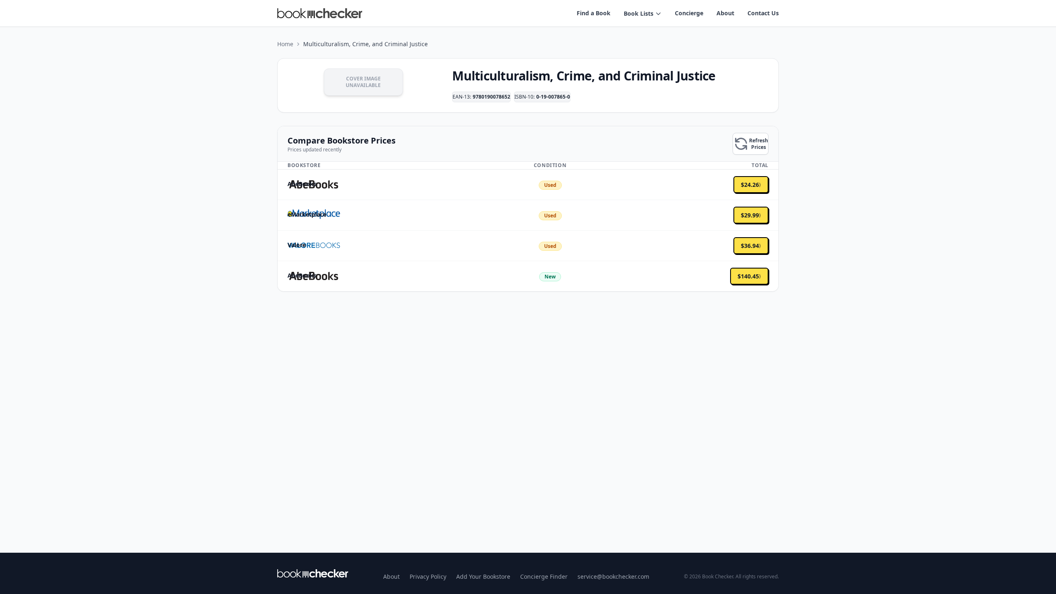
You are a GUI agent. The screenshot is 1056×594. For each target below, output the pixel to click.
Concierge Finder (544, 576)
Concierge (689, 13)
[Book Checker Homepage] (319, 13)
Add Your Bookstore (483, 576)
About (725, 13)
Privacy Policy (428, 576)
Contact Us (763, 13)
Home (285, 44)
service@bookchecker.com (613, 576)
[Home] (312, 573)
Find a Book (593, 13)
